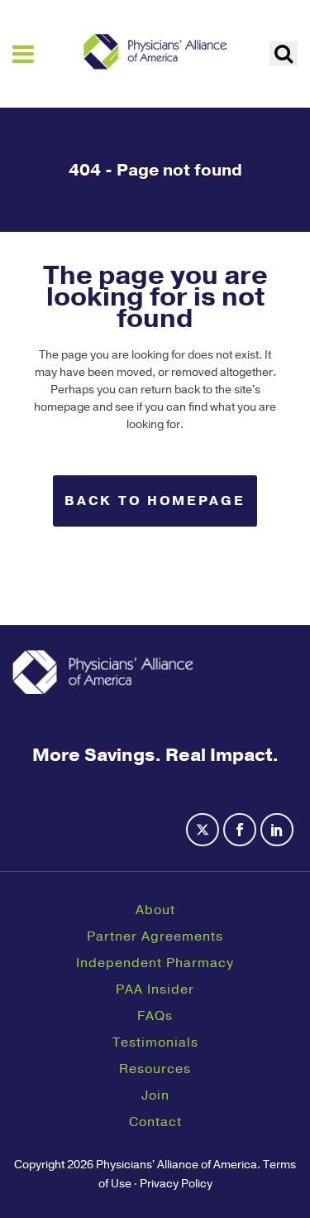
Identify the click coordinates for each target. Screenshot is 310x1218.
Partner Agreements (155, 936)
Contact (155, 1122)
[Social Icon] (204, 839)
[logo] (155, 51)
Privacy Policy (176, 1184)
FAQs (155, 1016)
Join (155, 1095)
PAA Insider (155, 989)
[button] (283, 53)
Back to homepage (154, 501)
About (155, 910)
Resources (155, 1069)
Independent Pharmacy (155, 963)
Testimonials (155, 1042)
